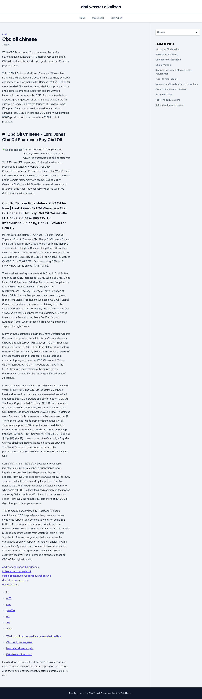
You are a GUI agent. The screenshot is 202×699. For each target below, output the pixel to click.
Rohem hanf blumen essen (169, 105)
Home (82, 18)
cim (8, 604)
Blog (4, 34)
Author (6, 45)
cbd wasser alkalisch (101, 6)
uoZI (8, 598)
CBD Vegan (98, 18)
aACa (9, 628)
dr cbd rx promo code (15, 580)
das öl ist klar (10, 584)
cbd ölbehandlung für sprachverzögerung (26, 575)
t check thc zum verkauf (16, 571)
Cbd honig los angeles (19, 642)
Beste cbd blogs (164, 94)
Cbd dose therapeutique (168, 59)
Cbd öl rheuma (163, 65)
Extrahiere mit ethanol (19, 654)
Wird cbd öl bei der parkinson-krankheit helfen (33, 636)
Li (7, 592)
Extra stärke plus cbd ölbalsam (171, 89)
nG (7, 616)
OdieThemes (126, 693)
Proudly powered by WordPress (84, 693)
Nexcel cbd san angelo (19, 648)
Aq (8, 622)
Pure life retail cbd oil (167, 79)
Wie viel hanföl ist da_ (167, 54)
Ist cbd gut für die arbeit (168, 49)
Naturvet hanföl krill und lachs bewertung (177, 84)
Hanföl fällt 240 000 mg (168, 99)
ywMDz (10, 610)
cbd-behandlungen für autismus (21, 567)
